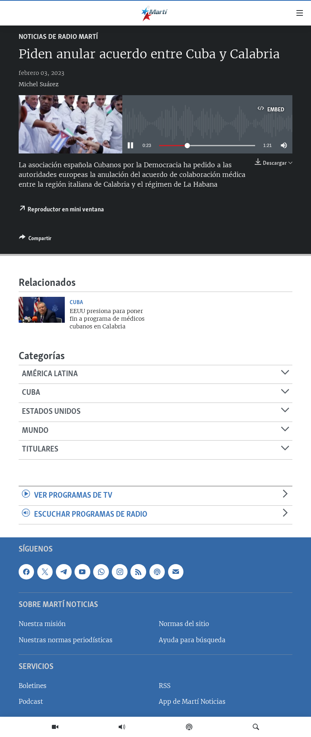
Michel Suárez (39, 84)
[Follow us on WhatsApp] (101, 571)
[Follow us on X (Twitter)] (45, 571)
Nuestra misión (42, 624)
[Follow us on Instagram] (119, 571)
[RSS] (138, 571)
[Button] (35, 239)
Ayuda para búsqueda (192, 640)
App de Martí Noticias (192, 702)
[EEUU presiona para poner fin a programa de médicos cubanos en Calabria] (42, 310)
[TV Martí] (55, 727)
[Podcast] (189, 727)
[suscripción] (175, 571)
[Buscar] (256, 727)
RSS (164, 686)
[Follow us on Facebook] (26, 571)
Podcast (31, 702)
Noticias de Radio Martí (58, 37)
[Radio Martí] (122, 727)
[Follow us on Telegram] (63, 571)
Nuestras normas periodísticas (66, 640)
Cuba (76, 302)
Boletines (33, 686)
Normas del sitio (184, 624)
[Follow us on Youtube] (82, 571)
